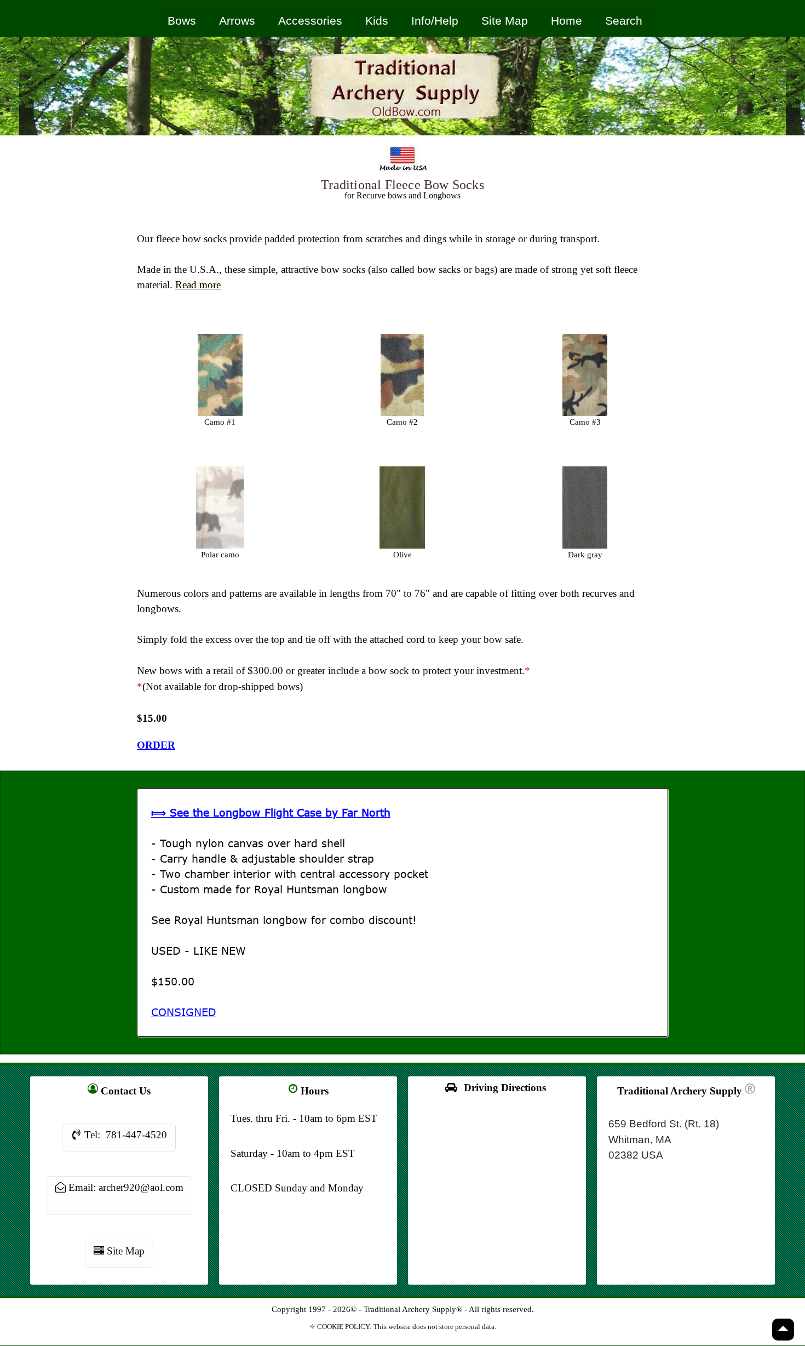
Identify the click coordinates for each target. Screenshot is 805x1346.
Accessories (310, 20)
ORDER (156, 745)
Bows (182, 20)
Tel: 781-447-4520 (124, 1134)
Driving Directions (501, 1087)
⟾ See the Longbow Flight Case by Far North (270, 812)
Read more (198, 284)
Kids (376, 20)
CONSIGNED (183, 1012)
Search (623, 20)
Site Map (504, 20)
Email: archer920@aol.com (124, 1187)
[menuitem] (182, 21)
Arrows (237, 20)
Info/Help (434, 20)
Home (566, 20)
